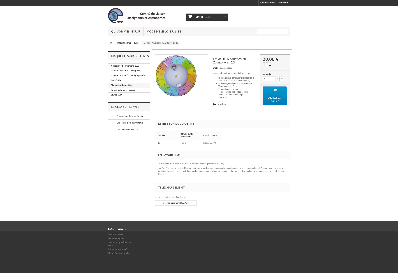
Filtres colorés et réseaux (123, 90)
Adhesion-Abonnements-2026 (125, 66)
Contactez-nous (267, 2)
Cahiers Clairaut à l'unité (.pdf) (125, 71)
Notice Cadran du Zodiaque (170, 197)
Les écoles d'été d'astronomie (130, 123)
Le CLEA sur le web (125, 107)
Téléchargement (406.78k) (176, 203)
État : (215, 68)
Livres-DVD (116, 95)
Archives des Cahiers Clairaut (130, 116)
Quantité (267, 74)
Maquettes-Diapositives (122, 85)
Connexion (283, 2)
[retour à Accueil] (111, 43)
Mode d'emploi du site (164, 31)
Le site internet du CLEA (128, 129)
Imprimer (222, 104)
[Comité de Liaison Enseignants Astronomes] (137, 15)
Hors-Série (116, 80)
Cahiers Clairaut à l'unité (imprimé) (128, 75)
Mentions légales (116, 238)
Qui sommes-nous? (125, 31)
